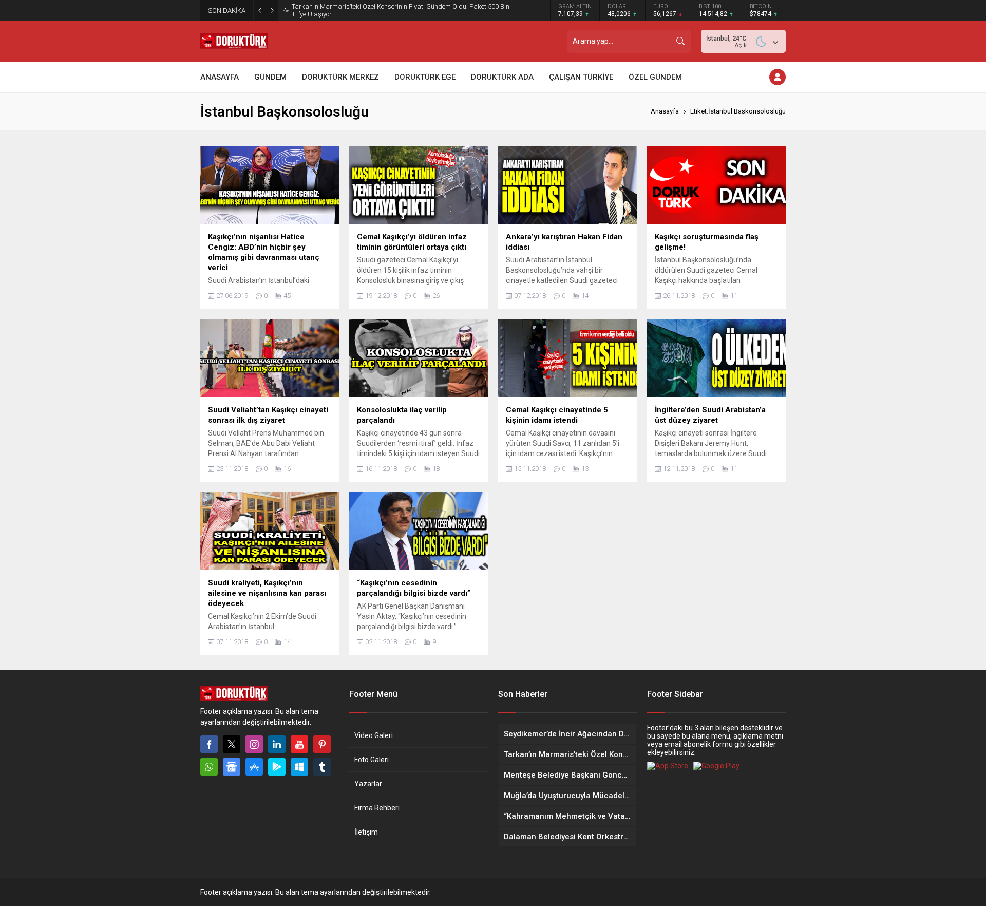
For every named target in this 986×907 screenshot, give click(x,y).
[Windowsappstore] (299, 767)
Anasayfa (665, 111)
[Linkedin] (277, 744)
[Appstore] (254, 767)
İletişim (366, 832)
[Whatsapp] (209, 767)
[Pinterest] (322, 744)
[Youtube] (299, 744)
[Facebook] (209, 744)
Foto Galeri (371, 759)
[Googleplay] (277, 767)
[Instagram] (254, 744)
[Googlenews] (231, 767)
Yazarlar (368, 784)
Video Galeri (373, 735)
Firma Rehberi (377, 808)
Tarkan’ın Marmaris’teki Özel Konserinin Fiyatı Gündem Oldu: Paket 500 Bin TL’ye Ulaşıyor (400, 10)
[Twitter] (231, 744)
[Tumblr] (322, 767)
